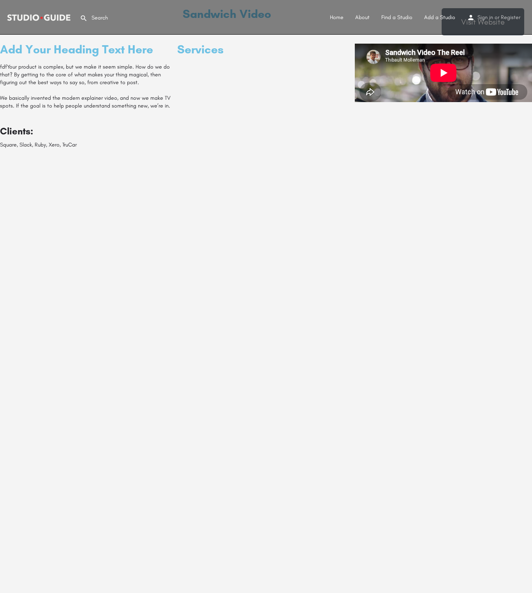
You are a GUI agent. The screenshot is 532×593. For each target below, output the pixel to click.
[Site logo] (40, 17)
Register (510, 17)
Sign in (485, 17)
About (362, 17)
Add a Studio (439, 17)
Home (337, 17)
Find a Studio (396, 17)
